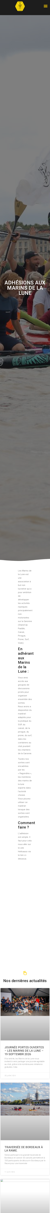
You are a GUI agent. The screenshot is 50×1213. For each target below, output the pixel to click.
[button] (46, 6)
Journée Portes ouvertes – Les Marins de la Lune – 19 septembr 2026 (24, 1051)
